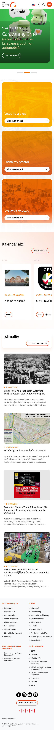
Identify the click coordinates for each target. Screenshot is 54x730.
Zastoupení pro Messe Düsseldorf (12, 654)
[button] (35, 4)
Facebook (18, 694)
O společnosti (9, 626)
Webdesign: (7, 726)
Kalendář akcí (9, 612)
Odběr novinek (26, 703)
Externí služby (36, 629)
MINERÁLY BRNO (19, 34)
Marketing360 (36, 640)
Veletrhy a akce (15, 114)
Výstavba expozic (16, 210)
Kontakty (7, 637)
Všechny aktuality (37, 343)
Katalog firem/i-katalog (40, 615)
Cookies (34, 655)
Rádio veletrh (36, 622)
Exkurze (34, 682)
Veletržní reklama (38, 619)
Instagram (24, 694)
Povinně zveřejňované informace (39, 674)
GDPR (33, 651)
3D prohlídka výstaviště (13, 633)
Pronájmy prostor (16, 162)
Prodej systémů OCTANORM (41, 637)
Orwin (14, 726)
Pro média (35, 678)
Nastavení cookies (9, 719)
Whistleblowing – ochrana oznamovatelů (41, 668)
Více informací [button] (15, 121)
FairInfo (34, 626)
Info (8, 315)
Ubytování (35, 608)
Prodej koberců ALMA (39, 633)
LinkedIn (35, 694)
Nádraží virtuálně (15, 301)
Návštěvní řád (36, 658)
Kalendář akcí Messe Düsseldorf (12, 660)
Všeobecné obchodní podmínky (39, 663)
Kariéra (34, 685)
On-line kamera (10, 629)
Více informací (11, 55)
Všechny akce (40, 251)
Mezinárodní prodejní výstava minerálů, (18, 41)
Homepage (8, 608)
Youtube (30, 694)
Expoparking (36, 612)
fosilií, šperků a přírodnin (20, 45)
